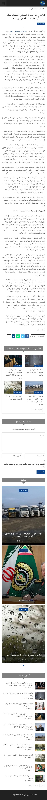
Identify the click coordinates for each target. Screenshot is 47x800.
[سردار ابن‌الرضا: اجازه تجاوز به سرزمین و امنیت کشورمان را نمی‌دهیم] (23, 574)
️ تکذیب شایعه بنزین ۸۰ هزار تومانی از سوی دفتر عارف (19, 704)
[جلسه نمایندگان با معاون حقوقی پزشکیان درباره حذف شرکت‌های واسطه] (40, 747)
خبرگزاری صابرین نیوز (18, 31)
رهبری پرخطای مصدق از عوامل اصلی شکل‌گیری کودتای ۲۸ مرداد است (19, 684)
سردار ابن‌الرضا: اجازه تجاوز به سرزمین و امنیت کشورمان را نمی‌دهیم (23, 594)
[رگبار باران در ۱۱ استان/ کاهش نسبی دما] (13, 387)
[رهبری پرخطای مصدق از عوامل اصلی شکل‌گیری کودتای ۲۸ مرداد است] (40, 685)
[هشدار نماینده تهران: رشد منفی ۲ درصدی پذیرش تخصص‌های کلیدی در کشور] (40, 727)
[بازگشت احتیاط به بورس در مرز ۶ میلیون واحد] (34, 361)
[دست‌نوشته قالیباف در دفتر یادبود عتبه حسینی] (40, 778)
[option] (23, 575)
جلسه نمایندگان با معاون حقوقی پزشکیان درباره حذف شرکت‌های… (18, 746)
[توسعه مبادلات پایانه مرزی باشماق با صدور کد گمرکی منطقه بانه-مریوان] (34, 387)
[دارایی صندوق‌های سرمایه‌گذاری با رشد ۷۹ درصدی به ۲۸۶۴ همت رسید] (13, 361)
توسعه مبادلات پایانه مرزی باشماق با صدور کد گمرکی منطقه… (17, 735)
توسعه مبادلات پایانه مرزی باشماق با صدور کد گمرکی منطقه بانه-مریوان (23, 535)
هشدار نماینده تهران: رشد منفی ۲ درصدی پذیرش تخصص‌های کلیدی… (18, 725)
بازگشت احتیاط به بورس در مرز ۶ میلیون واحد (18, 694)
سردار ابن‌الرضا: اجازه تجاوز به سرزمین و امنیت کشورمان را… (18, 766)
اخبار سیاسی (23, 550)
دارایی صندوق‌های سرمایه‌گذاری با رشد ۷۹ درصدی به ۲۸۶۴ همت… (18, 715)
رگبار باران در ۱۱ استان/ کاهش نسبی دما (24, 655)
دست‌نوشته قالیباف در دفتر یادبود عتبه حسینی (19, 777)
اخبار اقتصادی (41, 23)
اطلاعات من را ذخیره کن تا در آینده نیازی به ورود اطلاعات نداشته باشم (24, 465)
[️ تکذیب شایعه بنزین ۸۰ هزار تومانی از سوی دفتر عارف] (40, 706)
